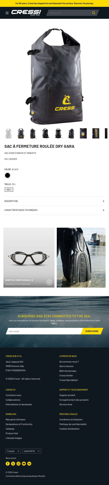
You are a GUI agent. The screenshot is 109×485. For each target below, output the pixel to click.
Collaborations (13, 399)
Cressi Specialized (68, 380)
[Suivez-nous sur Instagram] (18, 464)
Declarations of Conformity (19, 424)
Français (10, 451)
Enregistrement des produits (74, 399)
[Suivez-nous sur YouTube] (24, 464)
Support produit (67, 395)
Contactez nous (13, 395)
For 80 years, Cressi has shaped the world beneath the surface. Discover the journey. (54, 3)
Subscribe (91, 331)
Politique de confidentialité (73, 424)
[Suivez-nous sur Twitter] (13, 464)
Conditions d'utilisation (70, 419)
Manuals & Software (15, 419)
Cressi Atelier (66, 375)
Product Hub (12, 433)
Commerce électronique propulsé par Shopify (25, 476)
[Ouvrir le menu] (7, 13)
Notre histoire (66, 366)
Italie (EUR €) (29, 451)
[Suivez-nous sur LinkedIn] (29, 464)
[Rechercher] (95, 13)
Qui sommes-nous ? (69, 361)
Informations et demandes (19, 404)
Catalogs (10, 428)
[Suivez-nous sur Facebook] (8, 464)
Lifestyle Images (14, 438)
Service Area (65, 404)
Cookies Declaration (69, 428)
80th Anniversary (67, 370)
